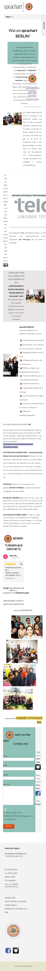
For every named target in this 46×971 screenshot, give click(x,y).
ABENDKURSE (10, 877)
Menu (8, 17)
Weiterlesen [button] (10, 578)
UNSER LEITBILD (11, 905)
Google (38, 804)
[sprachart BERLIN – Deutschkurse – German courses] (24, 10)
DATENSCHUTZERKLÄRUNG (13, 816)
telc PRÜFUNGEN (11, 873)
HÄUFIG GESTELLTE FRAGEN (15, 901)
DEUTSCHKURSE (11, 870)
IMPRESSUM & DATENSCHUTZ (16, 909)
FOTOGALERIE (10, 880)
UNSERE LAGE (10, 898)
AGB (14, 813)
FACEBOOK (27, 610)
